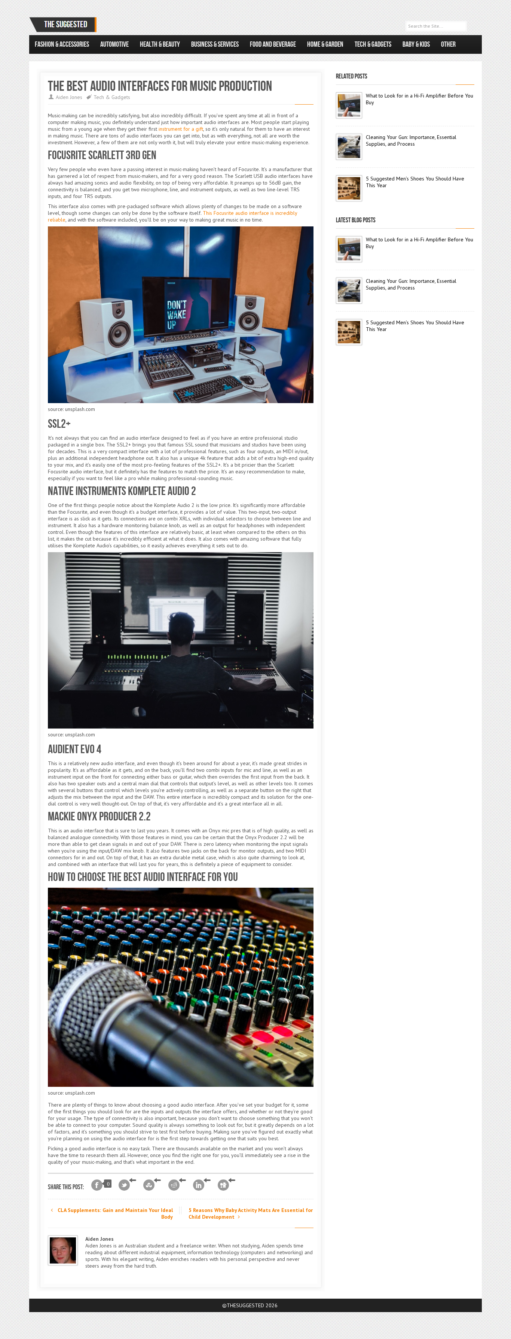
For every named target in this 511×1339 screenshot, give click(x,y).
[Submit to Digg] (226, 1185)
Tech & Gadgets (373, 44)
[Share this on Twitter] (127, 1185)
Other (448, 44)
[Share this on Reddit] (177, 1185)
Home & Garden (325, 44)
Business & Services (215, 44)
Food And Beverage (273, 44)
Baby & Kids (416, 44)
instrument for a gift (181, 129)
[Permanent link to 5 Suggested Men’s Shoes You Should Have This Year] (349, 188)
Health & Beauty (160, 44)
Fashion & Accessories (62, 44)
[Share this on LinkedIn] (202, 1185)
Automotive (114, 44)
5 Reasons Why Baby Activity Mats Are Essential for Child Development (251, 1213)
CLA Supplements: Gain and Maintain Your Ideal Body (114, 1213)
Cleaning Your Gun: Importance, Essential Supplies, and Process (411, 140)
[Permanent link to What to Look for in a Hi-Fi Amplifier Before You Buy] (349, 105)
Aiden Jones (69, 97)
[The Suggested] (64, 24)
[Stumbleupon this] (152, 1185)
